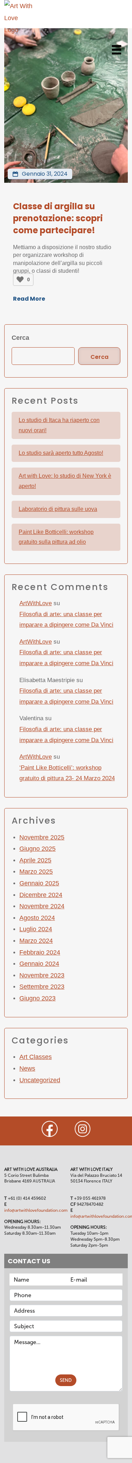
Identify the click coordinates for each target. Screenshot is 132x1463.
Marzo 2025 (36, 871)
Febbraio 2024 (39, 952)
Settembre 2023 (41, 986)
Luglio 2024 (35, 929)
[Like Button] (20, 279)
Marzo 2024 (36, 940)
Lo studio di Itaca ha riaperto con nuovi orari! (59, 425)
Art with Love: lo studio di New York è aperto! (65, 481)
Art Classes (35, 1056)
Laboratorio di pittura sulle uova (58, 509)
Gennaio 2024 (39, 963)
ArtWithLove (35, 603)
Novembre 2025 (41, 837)
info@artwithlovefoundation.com (36, 1210)
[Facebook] (49, 1128)
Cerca (20, 337)
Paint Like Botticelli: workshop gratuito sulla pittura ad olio (56, 537)
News (27, 1068)
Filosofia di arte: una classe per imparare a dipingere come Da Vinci (66, 619)
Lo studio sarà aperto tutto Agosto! (61, 453)
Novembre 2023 (41, 975)
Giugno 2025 (37, 848)
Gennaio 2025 (39, 883)
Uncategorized (39, 1080)
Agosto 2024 (37, 917)
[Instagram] (82, 1128)
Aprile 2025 (35, 860)
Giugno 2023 (37, 998)
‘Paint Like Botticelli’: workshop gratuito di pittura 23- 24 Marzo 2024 (67, 773)
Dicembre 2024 (40, 894)
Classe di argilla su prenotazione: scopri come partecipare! (58, 218)
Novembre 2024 (41, 906)
